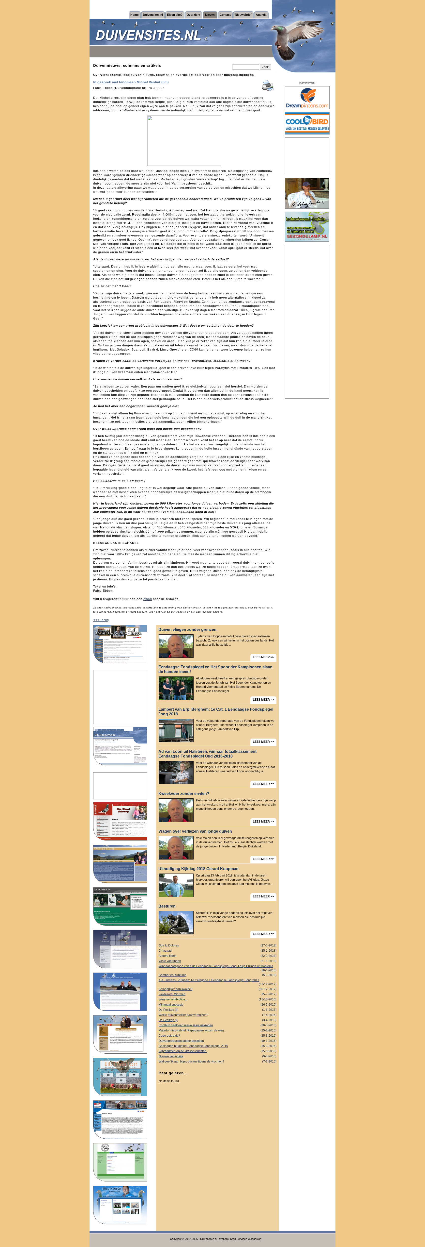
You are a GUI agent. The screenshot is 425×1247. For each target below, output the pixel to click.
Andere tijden (217, 956)
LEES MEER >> (263, 657)
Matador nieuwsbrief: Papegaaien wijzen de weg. (217, 1030)
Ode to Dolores (217, 945)
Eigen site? (174, 15)
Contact (225, 15)
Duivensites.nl (153, 15)
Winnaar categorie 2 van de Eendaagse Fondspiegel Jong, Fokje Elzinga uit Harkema (217, 966)
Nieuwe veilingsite (217, 1056)
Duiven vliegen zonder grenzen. (187, 629)
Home (134, 15)
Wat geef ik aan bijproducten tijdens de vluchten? (217, 1061)
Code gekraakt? (217, 1035)
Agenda (261, 15)
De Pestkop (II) (217, 1009)
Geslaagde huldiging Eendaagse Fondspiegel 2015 (217, 1046)
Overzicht (193, 15)
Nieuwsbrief (243, 15)
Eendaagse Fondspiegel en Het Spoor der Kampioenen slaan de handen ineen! (215, 669)
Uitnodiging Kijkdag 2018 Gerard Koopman (198, 869)
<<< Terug (101, 620)
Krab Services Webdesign (245, 1238)
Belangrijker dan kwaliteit (217, 989)
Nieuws (210, 15)
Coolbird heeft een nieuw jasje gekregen (217, 1025)
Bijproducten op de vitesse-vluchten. (217, 1051)
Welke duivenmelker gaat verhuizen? (217, 1015)
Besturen (167, 906)
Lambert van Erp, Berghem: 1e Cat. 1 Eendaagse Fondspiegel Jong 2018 (215, 711)
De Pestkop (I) (217, 1020)
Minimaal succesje (217, 1004)
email (147, 599)
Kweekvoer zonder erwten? (183, 794)
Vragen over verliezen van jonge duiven (195, 831)
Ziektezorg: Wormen (217, 994)
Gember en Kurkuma (217, 975)
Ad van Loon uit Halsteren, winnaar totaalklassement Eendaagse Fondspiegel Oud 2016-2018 (207, 753)
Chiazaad (217, 950)
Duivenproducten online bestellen (217, 1041)
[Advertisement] (120, 697)
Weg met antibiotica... (217, 999)
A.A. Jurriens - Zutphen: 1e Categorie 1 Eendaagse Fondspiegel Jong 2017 (217, 980)
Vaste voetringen (217, 961)
